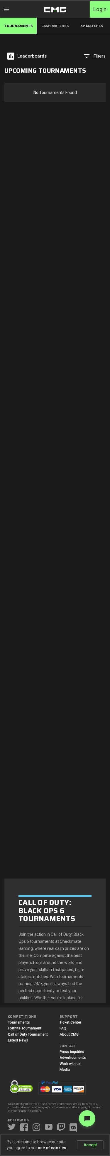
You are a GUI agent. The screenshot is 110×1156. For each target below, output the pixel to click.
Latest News (18, 1040)
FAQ (63, 1028)
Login (99, 9)
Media (65, 1070)
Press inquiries (72, 1052)
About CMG (69, 1034)
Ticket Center (70, 1022)
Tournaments (19, 1022)
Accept (90, 1144)
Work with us (70, 1064)
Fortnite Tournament (24, 1028)
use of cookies (52, 1147)
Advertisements (73, 1058)
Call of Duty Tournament (28, 1034)
